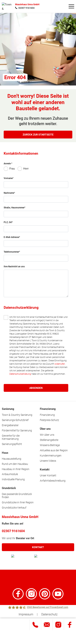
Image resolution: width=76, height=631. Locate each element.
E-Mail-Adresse (11, 237)
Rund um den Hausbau (15, 463)
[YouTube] (58, 594)
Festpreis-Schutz (49, 420)
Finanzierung (47, 414)
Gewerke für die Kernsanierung (11, 437)
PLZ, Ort (8, 222)
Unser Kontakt (48, 475)
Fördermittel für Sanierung (17, 430)
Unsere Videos (48, 460)
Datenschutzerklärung (20, 374)
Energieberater (10, 425)
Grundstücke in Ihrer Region (18, 502)
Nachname (9, 193)
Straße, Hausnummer (14, 207)
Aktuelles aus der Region (54, 450)
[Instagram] (31, 594)
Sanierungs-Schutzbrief (15, 420)
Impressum (26, 614)
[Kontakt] (47, 624)
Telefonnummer (11, 252)
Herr (26, 168)
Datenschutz (49, 614)
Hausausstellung (11, 458)
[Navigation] (71, 6)
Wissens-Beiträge (50, 445)
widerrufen (59, 364)
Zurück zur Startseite (38, 134)
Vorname (8, 178)
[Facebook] (18, 594)
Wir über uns (47, 434)
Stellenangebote (49, 439)
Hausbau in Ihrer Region (15, 469)
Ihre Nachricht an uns (14, 266)
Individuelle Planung (13, 479)
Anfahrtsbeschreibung (52, 480)
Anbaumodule (10, 474)
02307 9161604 (26, 8)
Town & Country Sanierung (17, 414)
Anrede (7, 163)
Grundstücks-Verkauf (14, 507)
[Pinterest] (44, 594)
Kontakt (38, 547)
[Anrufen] (35, 624)
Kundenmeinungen (50, 455)
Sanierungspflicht (12, 444)
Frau (12, 168)
